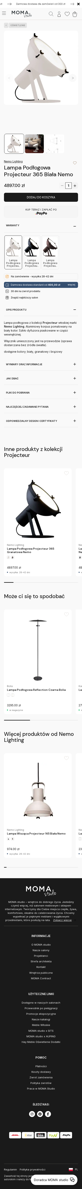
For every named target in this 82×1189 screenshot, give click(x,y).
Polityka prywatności (32, 1169)
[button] (73, 78)
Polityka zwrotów (41, 1083)
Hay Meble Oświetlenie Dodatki (41, 1041)
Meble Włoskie (41, 1025)
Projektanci (41, 955)
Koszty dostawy (41, 1071)
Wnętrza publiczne (41, 972)
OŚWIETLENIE (17, 25)
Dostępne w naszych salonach (41, 1002)
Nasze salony (41, 950)
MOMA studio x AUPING (41, 1036)
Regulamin (10, 1169)
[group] (38, 522)
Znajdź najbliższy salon (24, 297)
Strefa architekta (41, 961)
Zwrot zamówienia (41, 1077)
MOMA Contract (41, 978)
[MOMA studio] (21, 14)
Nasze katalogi (41, 1019)
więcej (71, 284)
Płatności (41, 1066)
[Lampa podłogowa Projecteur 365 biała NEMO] (41, 82)
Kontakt (41, 967)
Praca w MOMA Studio (41, 1088)
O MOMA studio (41, 944)
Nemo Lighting (13, 161)
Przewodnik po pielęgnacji (41, 1008)
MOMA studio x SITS (41, 1030)
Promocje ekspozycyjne (41, 1013)
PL (76, 1169)
